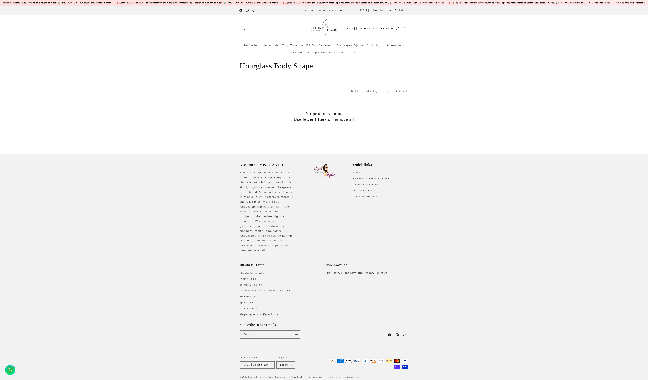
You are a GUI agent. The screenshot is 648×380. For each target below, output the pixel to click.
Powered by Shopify (277, 377)
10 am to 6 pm (248, 279)
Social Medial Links (365, 196)
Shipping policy (352, 377)
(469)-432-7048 (248, 308)
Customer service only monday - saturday (265, 290)
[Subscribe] (296, 334)
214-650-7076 (247, 296)
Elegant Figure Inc (257, 377)
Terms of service (334, 377)
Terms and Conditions (366, 184)
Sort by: (355, 91)
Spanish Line (247, 302)
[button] (243, 28)
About (356, 172)
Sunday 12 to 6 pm (251, 284)
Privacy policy (315, 377)
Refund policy (298, 377)
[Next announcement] (355, 10)
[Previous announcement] (291, 10)
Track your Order (363, 190)
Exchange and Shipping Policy (371, 178)
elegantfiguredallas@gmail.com (259, 314)
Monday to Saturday (252, 273)
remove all (343, 119)
